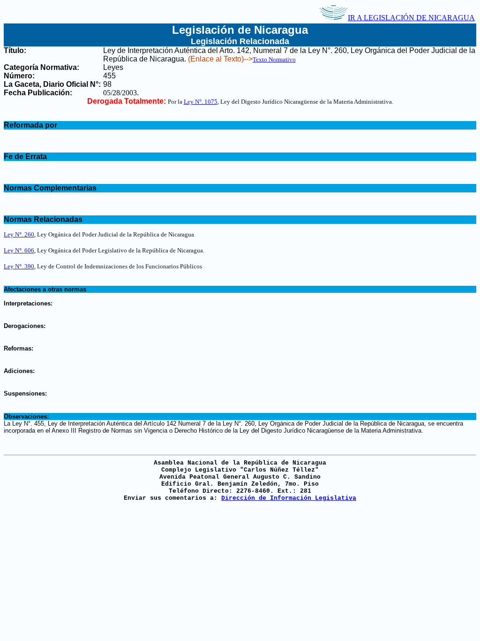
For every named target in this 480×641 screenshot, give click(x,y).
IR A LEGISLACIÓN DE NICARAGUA (411, 18)
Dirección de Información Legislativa (288, 498)
